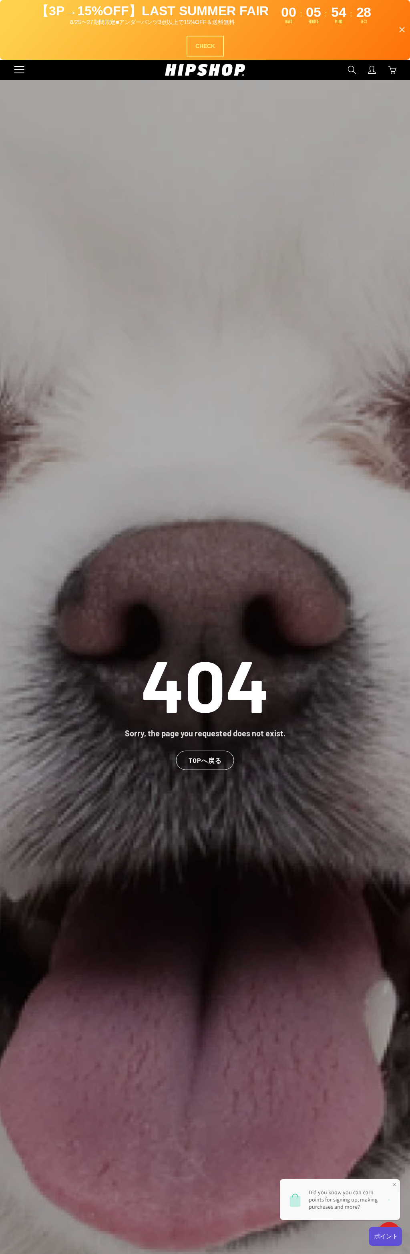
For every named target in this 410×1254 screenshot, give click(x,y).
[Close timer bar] (402, 29)
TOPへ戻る (205, 760)
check (205, 46)
